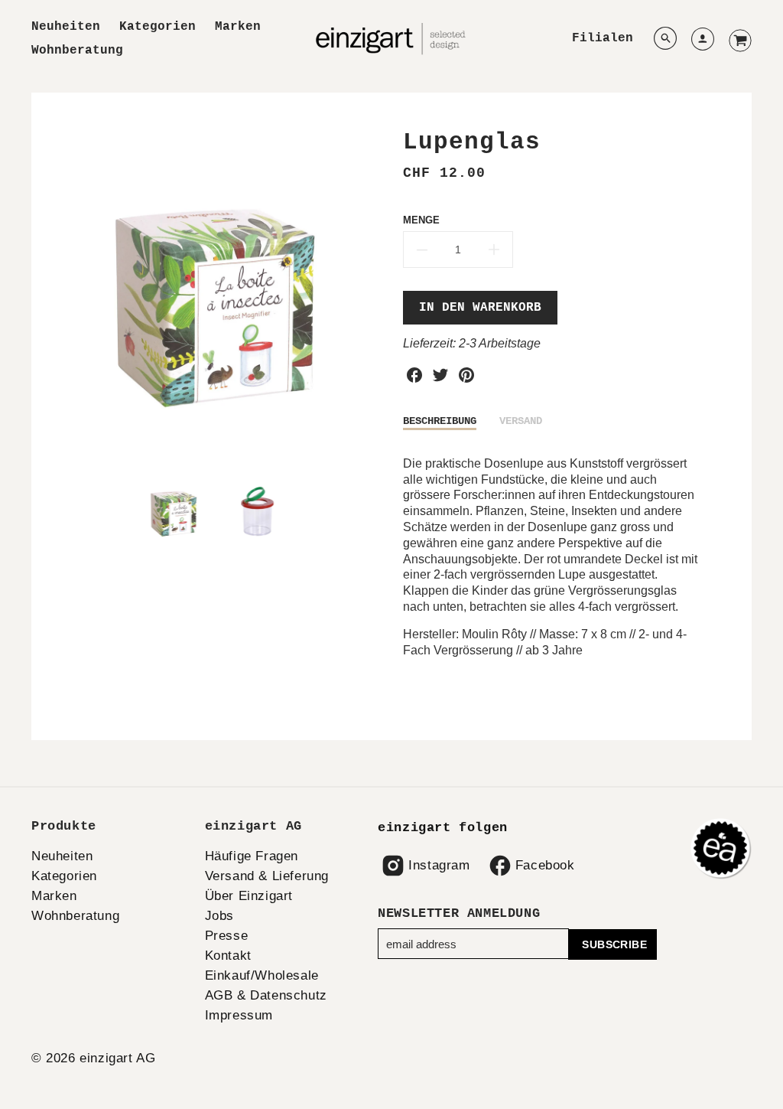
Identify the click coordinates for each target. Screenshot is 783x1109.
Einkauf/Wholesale (262, 975)
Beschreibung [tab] (439, 421)
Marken (238, 27)
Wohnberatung (77, 50)
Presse (227, 935)
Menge (421, 220)
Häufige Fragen (251, 856)
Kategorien (157, 27)
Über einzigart (249, 896)
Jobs (219, 915)
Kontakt (228, 955)
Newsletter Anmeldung (459, 913)
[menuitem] (66, 27)
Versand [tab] (520, 421)
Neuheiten (65, 27)
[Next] (368, 293)
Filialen (602, 38)
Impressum (239, 1015)
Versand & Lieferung (267, 876)
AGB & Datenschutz (266, 995)
